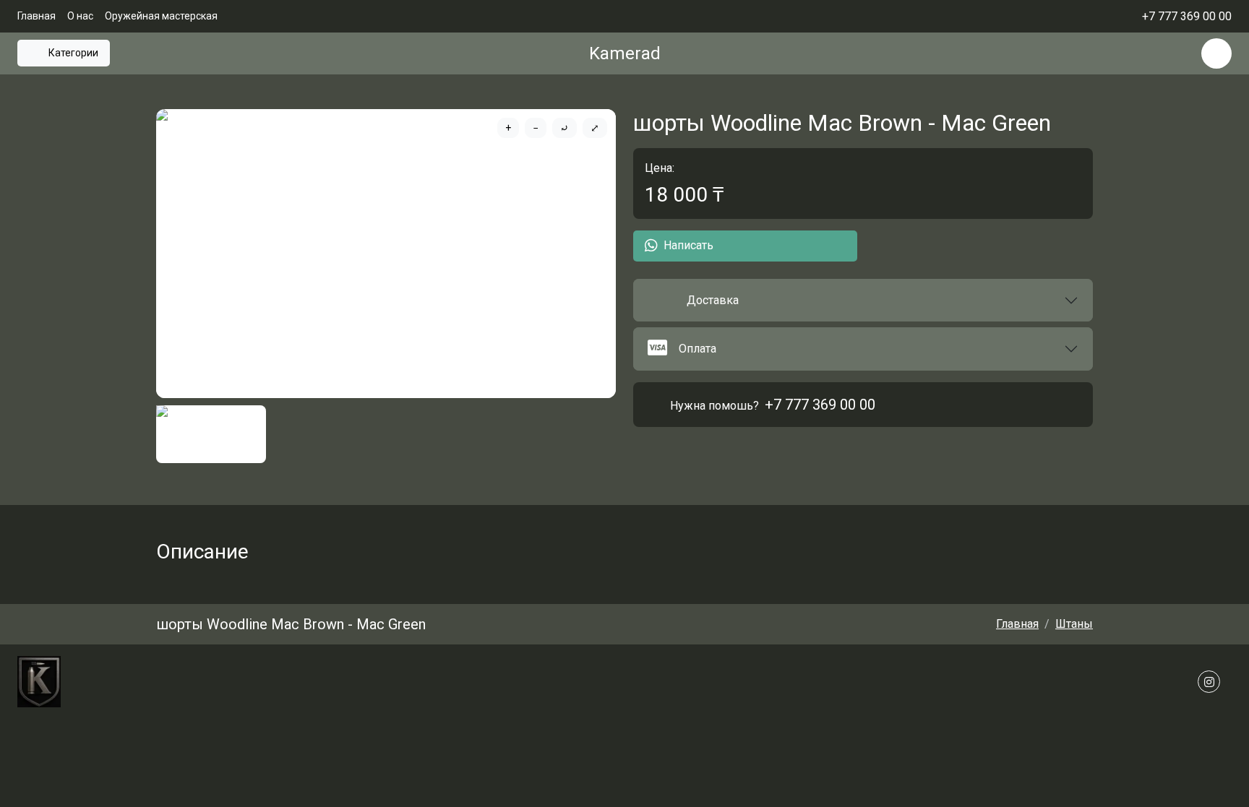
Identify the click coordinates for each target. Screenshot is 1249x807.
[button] (863, 300)
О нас (80, 16)
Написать (688, 245)
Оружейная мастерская (161, 16)
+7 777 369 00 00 (820, 404)
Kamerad (625, 53)
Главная (36, 16)
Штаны (1074, 624)
